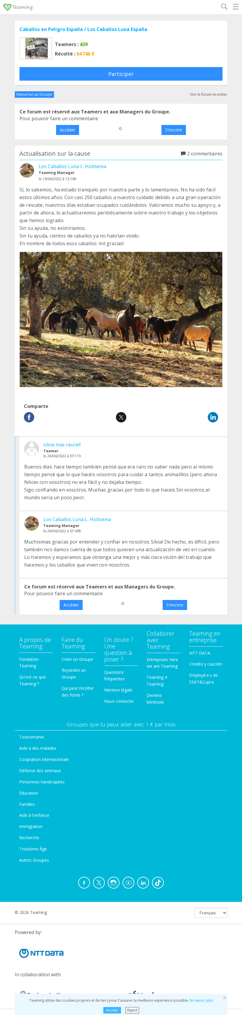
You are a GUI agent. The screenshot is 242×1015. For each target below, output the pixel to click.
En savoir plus (201, 1000)
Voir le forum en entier (208, 94)
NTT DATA (199, 653)
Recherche (29, 837)
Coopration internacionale (44, 759)
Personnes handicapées (42, 782)
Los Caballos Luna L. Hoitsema (72, 166)
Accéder (67, 130)
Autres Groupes (34, 860)
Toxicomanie (31, 737)
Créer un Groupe (77, 659)
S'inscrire (173, 130)
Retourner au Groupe (34, 94)
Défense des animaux (40, 770)
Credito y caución (205, 664)
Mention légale (118, 690)
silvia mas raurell (62, 444)
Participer (121, 73)
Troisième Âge (33, 849)
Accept (112, 1010)
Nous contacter (119, 701)
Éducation (28, 793)
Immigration (30, 826)
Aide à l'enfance (34, 815)
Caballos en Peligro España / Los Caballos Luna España (83, 29)
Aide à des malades (37, 748)
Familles (27, 804)
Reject (132, 1010)
